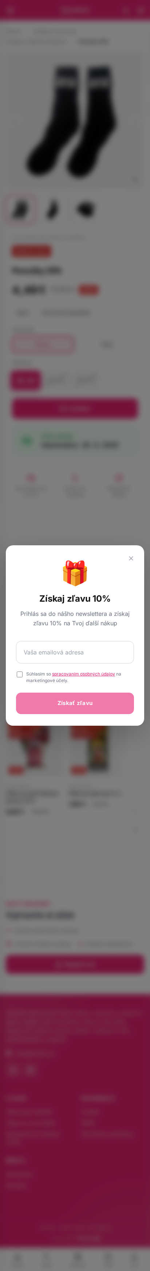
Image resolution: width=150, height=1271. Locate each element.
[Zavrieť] (131, 558)
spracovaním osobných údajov (83, 674)
